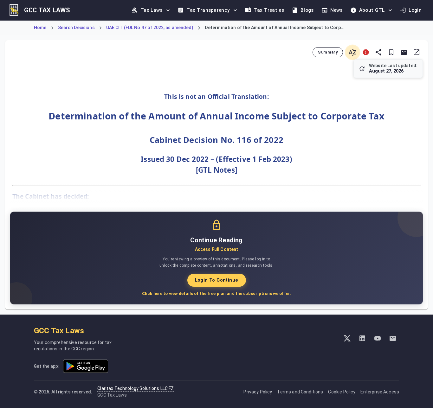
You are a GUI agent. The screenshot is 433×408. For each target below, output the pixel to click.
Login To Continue (216, 280)
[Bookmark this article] (391, 52)
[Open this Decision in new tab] (416, 52)
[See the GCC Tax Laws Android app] (85, 366)
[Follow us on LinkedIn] (362, 338)
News (336, 10)
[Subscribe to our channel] (377, 338)
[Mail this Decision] (403, 52)
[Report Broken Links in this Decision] (365, 52)
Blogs (307, 10)
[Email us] (392, 338)
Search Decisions (76, 27)
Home (40, 27)
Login (415, 10)
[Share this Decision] (378, 52)
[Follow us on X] (347, 338)
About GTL (372, 10)
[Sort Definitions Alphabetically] (352, 52)
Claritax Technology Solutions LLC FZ (135, 388)
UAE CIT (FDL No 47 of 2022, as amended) (149, 27)
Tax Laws (151, 10)
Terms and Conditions (300, 391)
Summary (328, 52)
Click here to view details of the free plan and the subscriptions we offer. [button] (216, 293)
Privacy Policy (257, 391)
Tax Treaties (269, 10)
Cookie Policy (341, 391)
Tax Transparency (207, 10)
